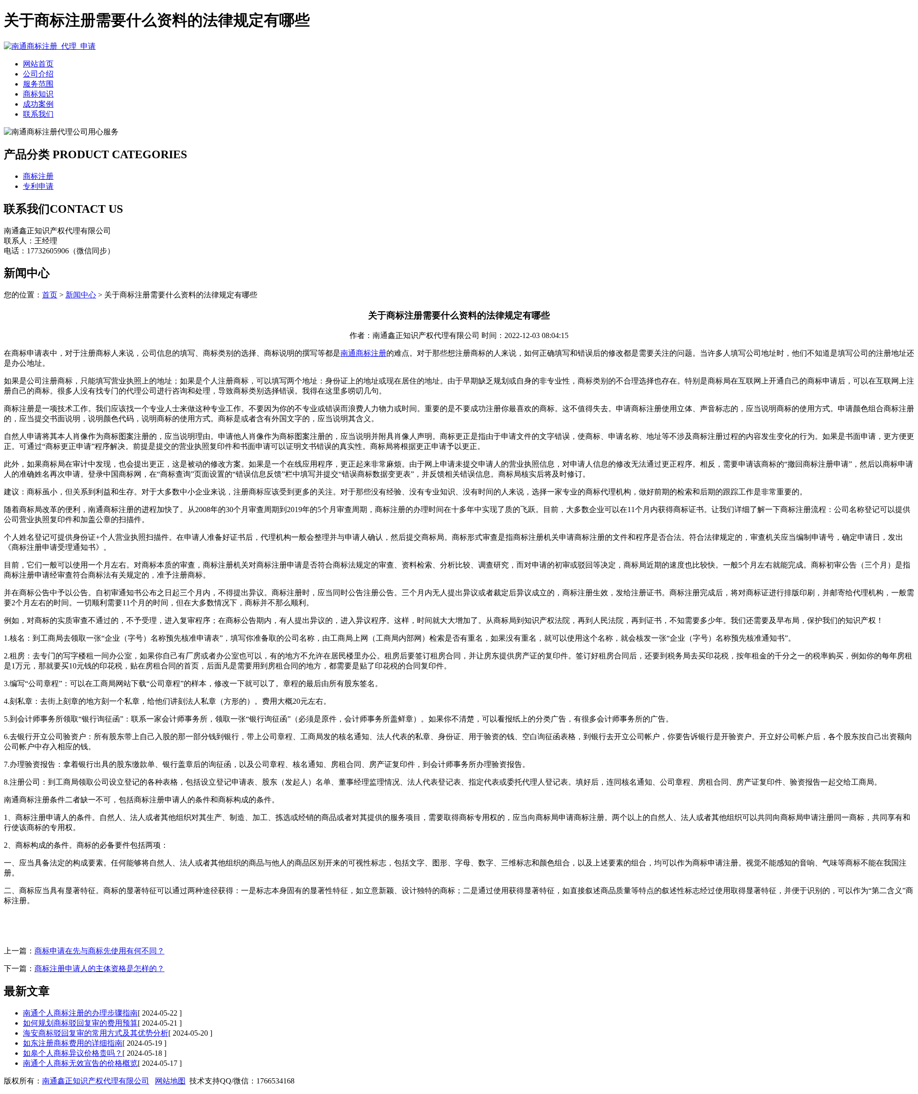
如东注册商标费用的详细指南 (72, 1043)
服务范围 (38, 84)
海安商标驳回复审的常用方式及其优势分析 (95, 1033)
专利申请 (38, 186)
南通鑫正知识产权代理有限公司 (95, 1081)
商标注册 (38, 176)
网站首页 (38, 64)
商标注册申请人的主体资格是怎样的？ (99, 968)
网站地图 (170, 1081)
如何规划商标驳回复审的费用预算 (80, 1023)
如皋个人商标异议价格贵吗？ (72, 1053)
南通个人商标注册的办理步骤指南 (80, 1013)
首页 (49, 295)
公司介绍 (38, 74)
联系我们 (38, 114)
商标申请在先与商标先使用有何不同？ (99, 951)
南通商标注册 (363, 353)
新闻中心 (81, 295)
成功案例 (38, 104)
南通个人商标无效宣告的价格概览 (80, 1063)
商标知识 (38, 94)
